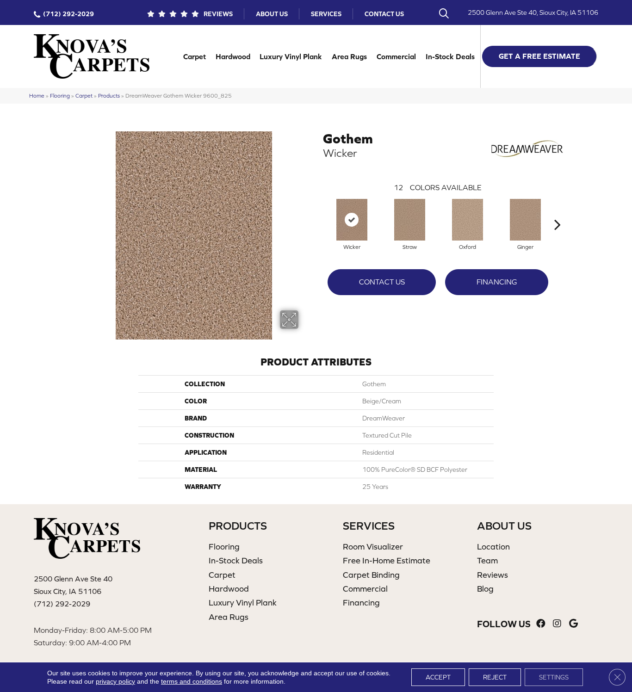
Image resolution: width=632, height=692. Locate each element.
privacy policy (115, 681)
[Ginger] (526, 220)
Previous (318, 210)
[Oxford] (468, 220)
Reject (495, 677)
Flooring (60, 96)
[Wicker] (352, 220)
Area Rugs (349, 56)
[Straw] (410, 220)
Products (109, 96)
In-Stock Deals (450, 56)
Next (557, 210)
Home (36, 96)
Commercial (396, 56)
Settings (554, 677)
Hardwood (233, 56)
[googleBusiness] (573, 623)
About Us (272, 14)
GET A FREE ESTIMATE (539, 56)
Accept (438, 677)
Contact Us (384, 14)
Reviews (218, 14)
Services (326, 14)
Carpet (194, 56)
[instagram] (557, 623)
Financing (497, 282)
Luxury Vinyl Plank (291, 56)
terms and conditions (191, 681)
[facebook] (540, 623)
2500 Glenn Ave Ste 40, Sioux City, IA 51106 (533, 12)
